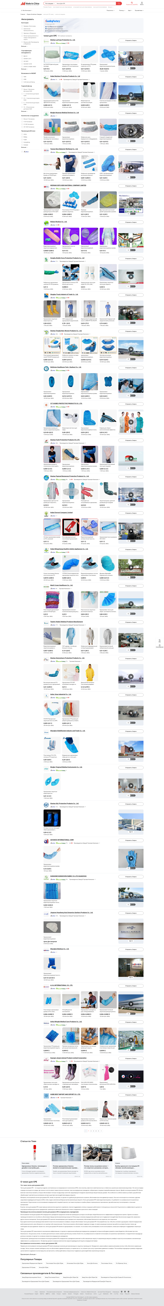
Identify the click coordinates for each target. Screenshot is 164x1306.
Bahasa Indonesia (135, 1293)
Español (64, 1293)
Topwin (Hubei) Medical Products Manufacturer (66, 622)
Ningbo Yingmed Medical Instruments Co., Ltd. (66, 767)
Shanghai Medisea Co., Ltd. (59, 949)
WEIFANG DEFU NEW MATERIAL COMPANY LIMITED (68, 185)
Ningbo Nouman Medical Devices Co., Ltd (64, 113)
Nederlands (105, 1293)
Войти (142, 4)
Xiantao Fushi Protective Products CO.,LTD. (65, 440)
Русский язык (88, 1293)
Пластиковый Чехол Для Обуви (54, 1263)
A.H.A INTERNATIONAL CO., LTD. (61, 985)
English (36, 1293)
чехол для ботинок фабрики (100, 7)
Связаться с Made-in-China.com (88, 1291)
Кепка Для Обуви (43, 1267)
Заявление (42, 1291)
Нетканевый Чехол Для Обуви (75, 1263)
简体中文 (42, 1293)
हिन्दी (111, 1293)
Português (76, 1293)
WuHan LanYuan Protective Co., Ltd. (62, 40)
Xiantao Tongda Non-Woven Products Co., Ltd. (66, 331)
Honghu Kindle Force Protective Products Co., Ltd (67, 258)
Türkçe (121, 1293)
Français (59, 1293)
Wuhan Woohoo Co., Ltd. (58, 222)
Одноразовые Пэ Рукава (28, 1267)
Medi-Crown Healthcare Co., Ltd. (61, 585)
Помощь (121, 10)
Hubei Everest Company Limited (61, 512)
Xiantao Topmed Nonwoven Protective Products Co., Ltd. (69, 476)
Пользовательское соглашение (54, 1291)
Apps (129, 10)
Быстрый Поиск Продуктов (104, 1291)
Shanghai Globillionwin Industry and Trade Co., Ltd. (67, 731)
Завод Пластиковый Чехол (52, 1277)
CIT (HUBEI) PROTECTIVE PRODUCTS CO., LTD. (66, 403)
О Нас (36, 1291)
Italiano (82, 1293)
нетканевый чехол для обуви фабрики (82, 7)
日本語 (53, 1293)
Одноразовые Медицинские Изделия (32, 1263)
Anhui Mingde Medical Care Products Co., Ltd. (66, 1021)
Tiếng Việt (127, 1293)
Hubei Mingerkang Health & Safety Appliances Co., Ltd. (69, 549)
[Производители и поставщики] (29, 3)
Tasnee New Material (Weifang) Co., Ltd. (64, 149)
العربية (99, 1293)
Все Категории (27, 10)
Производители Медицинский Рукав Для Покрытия (97, 1281)
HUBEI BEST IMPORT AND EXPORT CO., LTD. (65, 1094)
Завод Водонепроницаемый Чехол (31, 1277)
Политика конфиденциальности (71, 1291)
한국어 (95, 1293)
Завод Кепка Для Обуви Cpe (70, 1277)
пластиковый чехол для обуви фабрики (62, 7)
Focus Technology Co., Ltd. (80, 1297)
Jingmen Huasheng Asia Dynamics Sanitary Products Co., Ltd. (71, 912)
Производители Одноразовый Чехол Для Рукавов (35, 1281)
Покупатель (110, 10)
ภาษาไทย (116, 1293)
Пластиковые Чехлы (106, 1263)
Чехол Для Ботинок (92, 1263)
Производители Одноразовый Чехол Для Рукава (66, 1281)
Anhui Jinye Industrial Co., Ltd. (60, 694)
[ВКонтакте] (122, 1291)
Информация (116, 1291)
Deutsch (70, 1293)
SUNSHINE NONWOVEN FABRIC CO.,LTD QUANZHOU (68, 876)
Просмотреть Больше (28, 1254)
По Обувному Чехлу (121, 1263)
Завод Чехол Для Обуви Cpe (89, 1277)
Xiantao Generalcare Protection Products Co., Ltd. (67, 658)
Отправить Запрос (131, 40)
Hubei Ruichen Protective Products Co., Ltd (65, 76)
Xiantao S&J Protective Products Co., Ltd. (64, 803)
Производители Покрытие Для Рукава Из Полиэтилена (116, 1277)
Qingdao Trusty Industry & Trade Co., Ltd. (64, 294)
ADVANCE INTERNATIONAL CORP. (62, 840)
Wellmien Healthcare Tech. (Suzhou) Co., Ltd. (65, 367)
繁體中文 (48, 1293)
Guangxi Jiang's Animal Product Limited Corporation (68, 1058)
